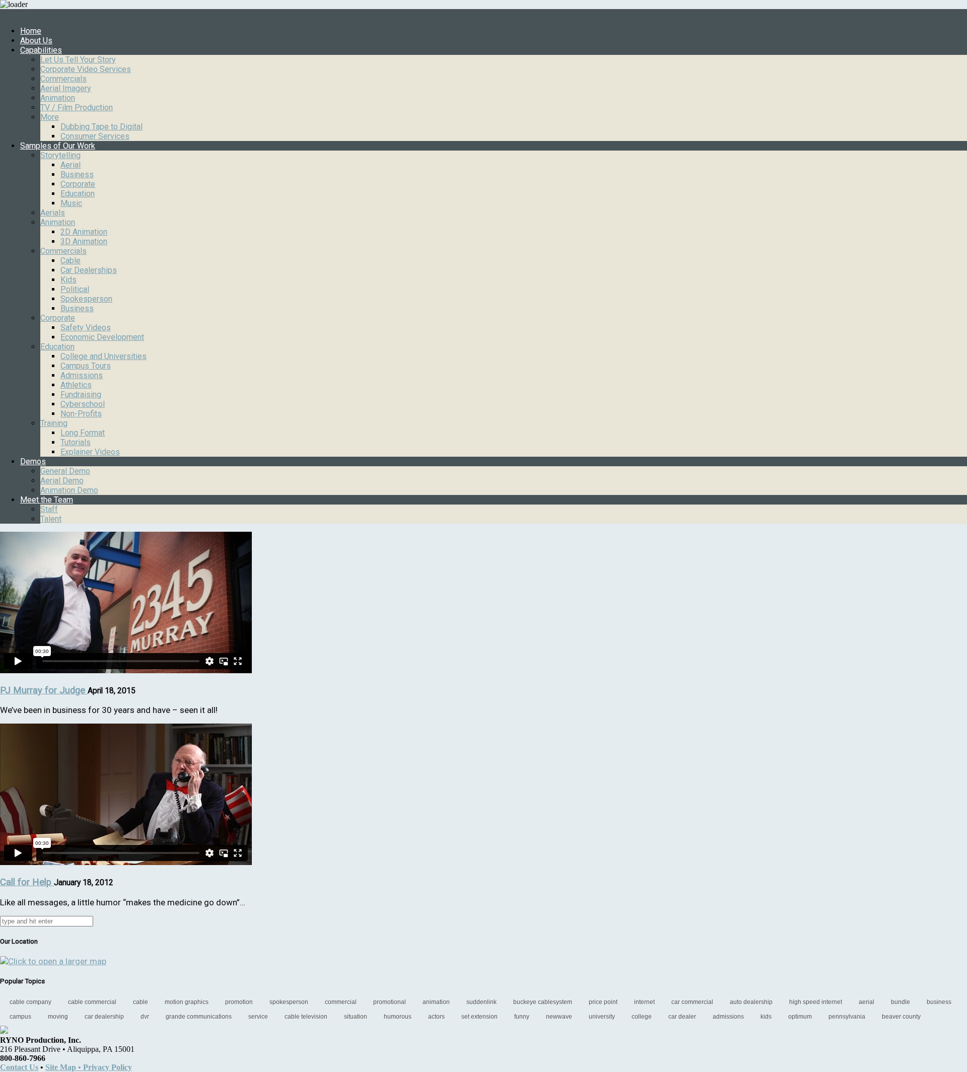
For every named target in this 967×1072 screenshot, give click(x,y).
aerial (866, 1002)
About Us (36, 40)
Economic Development (102, 337)
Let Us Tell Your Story (78, 59)
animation (436, 1002)
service (258, 1016)
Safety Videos (85, 327)
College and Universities (103, 356)
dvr (145, 1016)
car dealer (682, 1016)
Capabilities (41, 50)
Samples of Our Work (57, 146)
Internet (644, 1002)
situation (355, 1016)
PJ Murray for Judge (44, 690)
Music (71, 203)
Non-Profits (81, 413)
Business (77, 174)
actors (436, 1016)
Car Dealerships (88, 270)
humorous (397, 1016)
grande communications (199, 1016)
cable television (306, 1016)
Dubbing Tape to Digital (101, 126)
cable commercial (92, 1002)
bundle (900, 1002)
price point (603, 1002)
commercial (341, 1002)
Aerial (70, 165)
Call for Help (27, 882)
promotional (389, 1002)
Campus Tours (85, 366)
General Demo (65, 471)
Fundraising (80, 394)
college (642, 1016)
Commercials (63, 79)
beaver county (901, 1016)
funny (521, 1016)
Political (74, 289)
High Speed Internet (815, 1002)
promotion (239, 1002)
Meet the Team (46, 500)
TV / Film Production (76, 107)
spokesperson (288, 1002)
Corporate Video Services (85, 69)
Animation (57, 98)
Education (77, 193)
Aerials (52, 213)
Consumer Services (94, 136)
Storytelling (60, 155)
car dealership (104, 1016)
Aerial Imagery (65, 88)
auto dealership (751, 1002)
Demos (33, 461)
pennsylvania (846, 1016)
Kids (68, 279)
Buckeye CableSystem (542, 1002)
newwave (559, 1016)
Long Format (82, 433)
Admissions (81, 375)
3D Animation (83, 241)
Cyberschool (82, 404)
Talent (50, 519)
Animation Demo (69, 490)
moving (58, 1016)
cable (140, 1002)
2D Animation (83, 232)
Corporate (77, 184)
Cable (70, 260)
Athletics (76, 385)
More (49, 117)
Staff (49, 509)
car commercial (692, 1002)
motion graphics (187, 1002)
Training (53, 423)
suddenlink (481, 1002)
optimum (800, 1016)
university (602, 1016)
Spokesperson (86, 299)
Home (30, 31)
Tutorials (75, 442)
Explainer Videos (90, 452)
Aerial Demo (62, 480)
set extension (479, 1016)
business (939, 1002)
